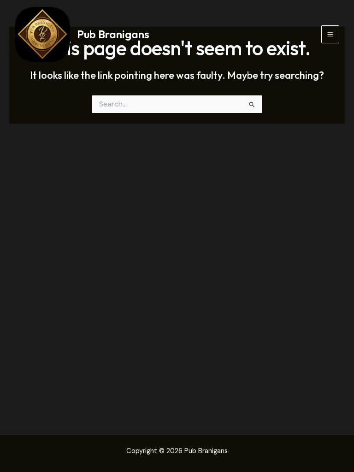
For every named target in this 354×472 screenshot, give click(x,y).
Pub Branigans (113, 34)
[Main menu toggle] (330, 34)
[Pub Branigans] (42, 34)
